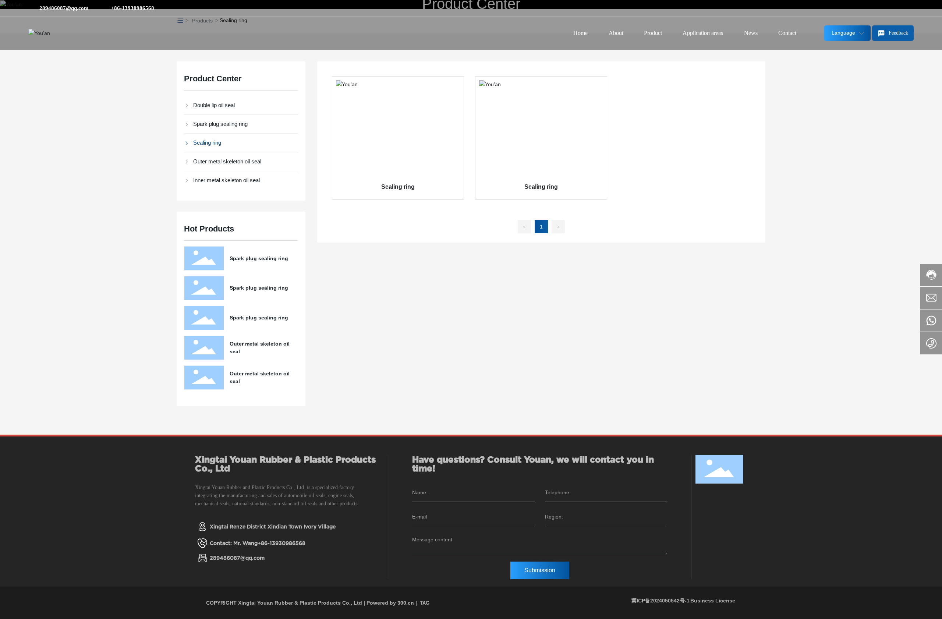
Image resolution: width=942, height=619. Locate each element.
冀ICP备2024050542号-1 (660, 601)
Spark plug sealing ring (259, 258)
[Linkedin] (877, 8)
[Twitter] (888, 8)
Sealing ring (398, 187)
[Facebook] (866, 8)
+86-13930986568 (132, 8)
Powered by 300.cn (390, 603)
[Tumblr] (899, 8)
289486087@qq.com (64, 8)
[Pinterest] (910, 8)
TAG (424, 603)
